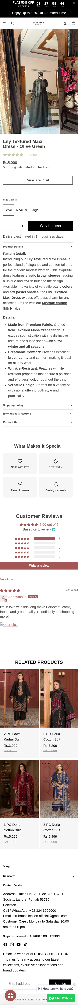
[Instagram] (12, 944)
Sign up (60, 984)
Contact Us (10, 422)
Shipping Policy (13, 405)
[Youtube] (18, 944)
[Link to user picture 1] (9, 631)
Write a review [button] (39, 565)
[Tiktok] (25, 944)
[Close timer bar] (74, 3)
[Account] (65, 23)
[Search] (12, 23)
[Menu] (4, 23)
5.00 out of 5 (49, 524)
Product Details (13, 246)
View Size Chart (38, 180)
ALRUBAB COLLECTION (27, 999)
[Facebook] (5, 944)
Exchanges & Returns (17, 413)
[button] (22, 538)
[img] (10, 591)
